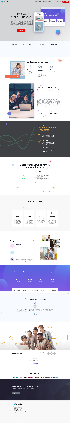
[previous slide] (10, 362)
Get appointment (65, 1)
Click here (53, 193)
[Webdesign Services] (4, 1)
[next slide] (60, 362)
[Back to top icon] (55, 421)
